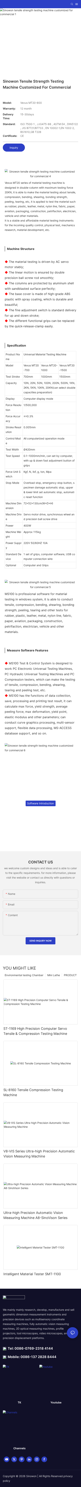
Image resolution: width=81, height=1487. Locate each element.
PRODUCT (70, 975)
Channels (19, 1448)
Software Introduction (40, 803)
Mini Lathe (53, 975)
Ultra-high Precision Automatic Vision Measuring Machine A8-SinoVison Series (35, 1215)
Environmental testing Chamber (24, 975)
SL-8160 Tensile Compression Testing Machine (33, 1092)
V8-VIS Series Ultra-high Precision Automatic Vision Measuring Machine (39, 1153)
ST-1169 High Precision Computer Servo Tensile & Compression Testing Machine (35, 1031)
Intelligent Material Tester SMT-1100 (32, 1274)
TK (19, 1402)
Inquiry (14, 147)
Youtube (55, 1402)
